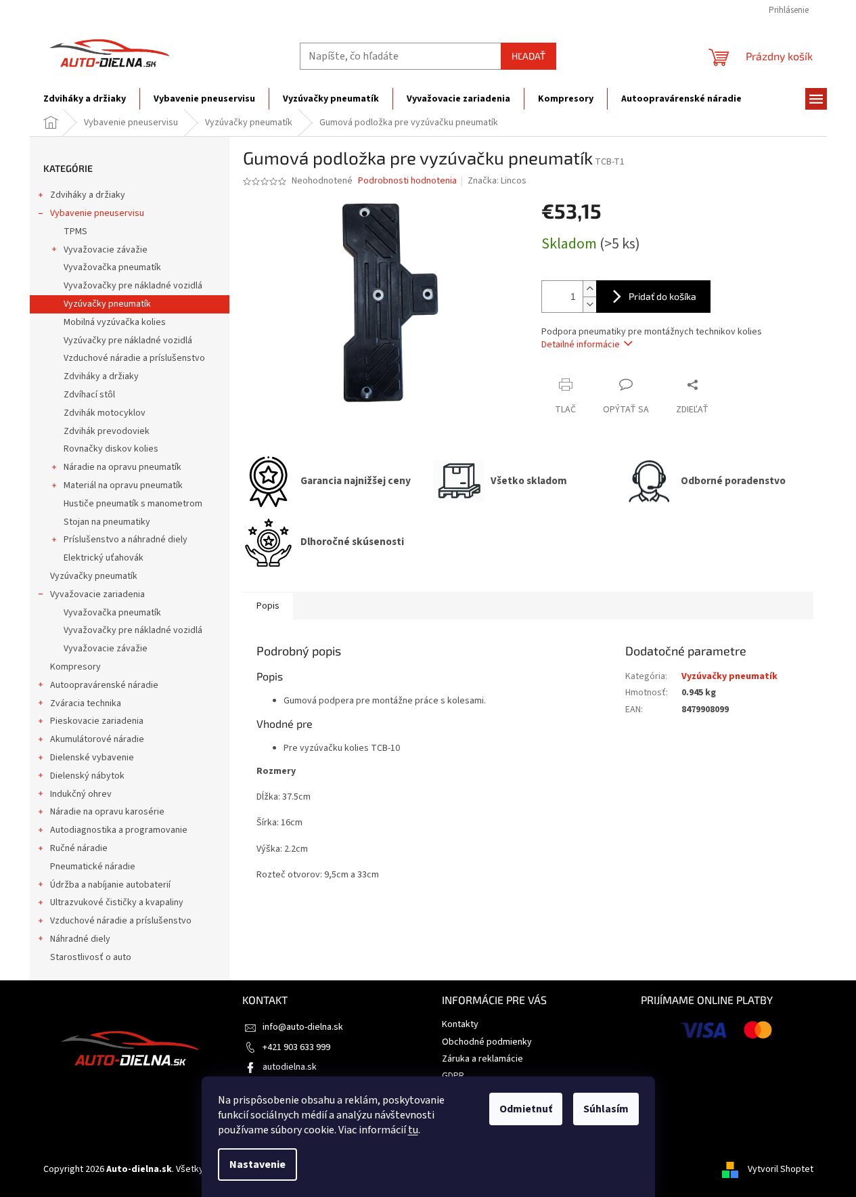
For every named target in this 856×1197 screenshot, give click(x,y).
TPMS (75, 231)
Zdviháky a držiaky (87, 195)
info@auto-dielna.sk (303, 1027)
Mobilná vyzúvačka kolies (115, 322)
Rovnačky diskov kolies (111, 449)
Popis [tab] (267, 606)
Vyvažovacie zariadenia (97, 594)
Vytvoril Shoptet (780, 1169)
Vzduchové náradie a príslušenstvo (134, 358)
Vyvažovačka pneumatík (112, 267)
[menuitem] (84, 99)
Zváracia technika (85, 703)
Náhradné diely (80, 939)
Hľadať (528, 56)
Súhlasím (606, 1109)
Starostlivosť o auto (90, 957)
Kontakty (460, 1024)
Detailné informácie (580, 344)
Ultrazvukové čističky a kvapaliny (116, 902)
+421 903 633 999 (296, 1047)
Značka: (497, 181)
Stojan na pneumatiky (107, 522)
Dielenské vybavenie (92, 757)
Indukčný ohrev (81, 794)
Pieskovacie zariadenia (96, 721)
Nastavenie (257, 1164)
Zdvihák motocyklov (104, 413)
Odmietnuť (525, 1109)
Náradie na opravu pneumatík (122, 467)
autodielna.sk (290, 1067)
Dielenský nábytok (87, 776)
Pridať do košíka (662, 296)
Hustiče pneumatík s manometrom (133, 503)
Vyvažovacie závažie (106, 250)
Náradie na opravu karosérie (107, 812)
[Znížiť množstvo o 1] (589, 304)
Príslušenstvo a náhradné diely (125, 539)
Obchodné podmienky (487, 1042)
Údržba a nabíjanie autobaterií (110, 885)
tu (413, 1130)
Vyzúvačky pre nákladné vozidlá (128, 340)
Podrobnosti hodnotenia (407, 181)
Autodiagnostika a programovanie (118, 830)
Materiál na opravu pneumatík (123, 485)
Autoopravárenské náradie (104, 685)
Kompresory (75, 667)
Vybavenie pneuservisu (97, 213)
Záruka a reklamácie (482, 1059)
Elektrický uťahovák (103, 558)
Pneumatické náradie (92, 866)
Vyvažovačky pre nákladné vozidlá (133, 285)
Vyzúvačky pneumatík (107, 304)
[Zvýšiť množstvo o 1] (589, 289)
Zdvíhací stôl (89, 394)
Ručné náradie (79, 848)
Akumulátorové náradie (97, 739)
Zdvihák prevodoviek (107, 431)
